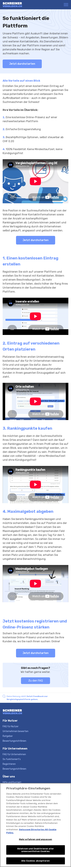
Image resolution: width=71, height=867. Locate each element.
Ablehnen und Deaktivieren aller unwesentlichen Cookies (35, 850)
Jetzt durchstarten (22, 63)
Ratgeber (8, 736)
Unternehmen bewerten (15, 731)
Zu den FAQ (35, 680)
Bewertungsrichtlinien (14, 741)
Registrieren (9, 764)
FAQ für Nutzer (10, 726)
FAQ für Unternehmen (14, 754)
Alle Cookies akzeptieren (35, 861)
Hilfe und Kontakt (12, 782)
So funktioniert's (12, 759)
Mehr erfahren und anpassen (35, 839)
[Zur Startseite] (15, 4)
